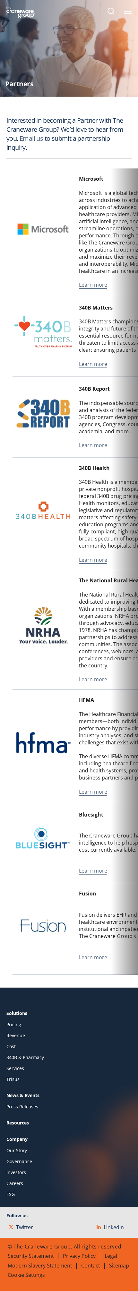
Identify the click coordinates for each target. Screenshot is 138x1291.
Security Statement (31, 1255)
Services (15, 1068)
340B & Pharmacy (25, 1057)
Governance (19, 1161)
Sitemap (119, 1265)
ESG (10, 1194)
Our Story (16, 1150)
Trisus (13, 1079)
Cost (11, 1046)
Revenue (15, 1035)
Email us (31, 138)
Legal (111, 1255)
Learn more (93, 284)
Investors (16, 1172)
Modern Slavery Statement (40, 1265)
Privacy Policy (79, 1255)
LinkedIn (114, 1227)
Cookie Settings (26, 1274)
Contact (90, 1265)
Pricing (13, 1025)
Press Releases (22, 1107)
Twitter (24, 1227)
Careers (14, 1183)
